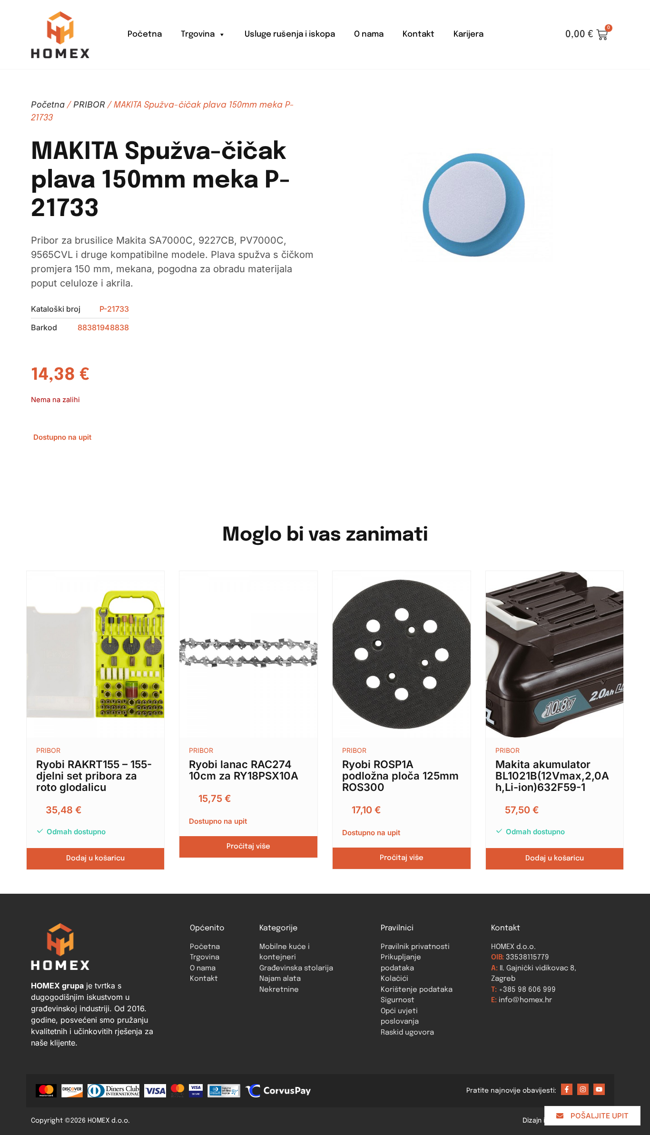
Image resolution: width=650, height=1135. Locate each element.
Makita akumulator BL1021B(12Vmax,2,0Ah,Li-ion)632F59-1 (552, 775)
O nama (369, 34)
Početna (145, 34)
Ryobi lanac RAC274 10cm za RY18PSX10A (243, 770)
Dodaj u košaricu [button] (95, 858)
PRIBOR (89, 104)
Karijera (468, 34)
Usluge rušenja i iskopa (290, 34)
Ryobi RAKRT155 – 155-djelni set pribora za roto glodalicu (94, 775)
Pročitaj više (248, 846)
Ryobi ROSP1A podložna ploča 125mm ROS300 (400, 775)
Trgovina (198, 34)
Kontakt (418, 34)
